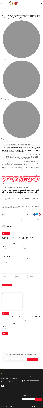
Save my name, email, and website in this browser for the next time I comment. (21, 281)
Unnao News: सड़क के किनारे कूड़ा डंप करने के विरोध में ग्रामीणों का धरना (11, 238)
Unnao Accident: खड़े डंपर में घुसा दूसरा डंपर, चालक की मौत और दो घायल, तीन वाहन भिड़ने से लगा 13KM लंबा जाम (31, 245)
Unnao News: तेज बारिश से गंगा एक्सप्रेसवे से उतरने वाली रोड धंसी (31, 238)
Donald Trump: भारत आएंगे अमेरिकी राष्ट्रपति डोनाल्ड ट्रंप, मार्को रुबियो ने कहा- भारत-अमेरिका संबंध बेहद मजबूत (11, 245)
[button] (2, 3)
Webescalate (39, 406)
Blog (6, 11)
